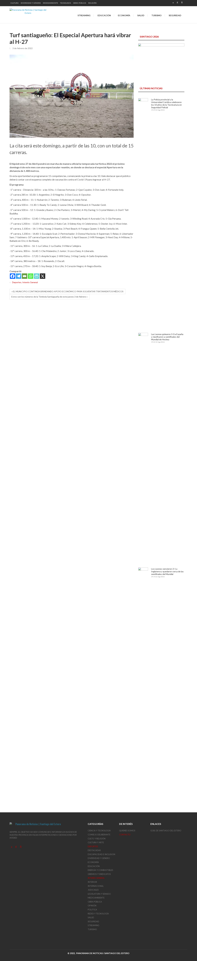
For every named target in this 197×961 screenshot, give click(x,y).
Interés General (30, 282)
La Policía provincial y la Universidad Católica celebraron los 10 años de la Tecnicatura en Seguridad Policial (166, 103)
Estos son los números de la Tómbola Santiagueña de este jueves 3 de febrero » (49, 296)
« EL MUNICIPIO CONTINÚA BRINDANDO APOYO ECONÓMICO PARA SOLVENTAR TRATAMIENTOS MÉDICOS (67, 291)
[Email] (24, 276)
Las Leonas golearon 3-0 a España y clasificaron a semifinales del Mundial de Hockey (167, 337)
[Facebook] (12, 276)
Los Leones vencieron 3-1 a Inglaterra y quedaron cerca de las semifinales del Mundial (167, 571)
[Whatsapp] (30, 276)
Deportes (16, 282)
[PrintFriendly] (36, 276)
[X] (42, 276)
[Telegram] (18, 276)
